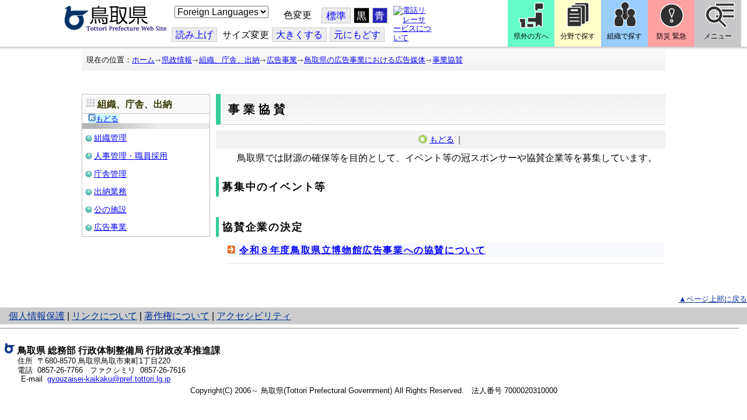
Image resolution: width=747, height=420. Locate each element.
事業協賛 (447, 59)
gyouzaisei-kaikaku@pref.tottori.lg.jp (108, 378)
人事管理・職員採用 (130, 155)
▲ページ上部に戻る (713, 299)
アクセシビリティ (254, 316)
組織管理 (110, 137)
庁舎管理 (110, 173)
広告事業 (282, 59)
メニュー (718, 36)
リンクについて (104, 316)
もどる (107, 118)
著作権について (177, 316)
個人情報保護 (37, 316)
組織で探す (624, 36)
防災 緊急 (671, 36)
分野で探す (577, 36)
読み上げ (194, 35)
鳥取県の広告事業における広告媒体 (364, 59)
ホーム (143, 59)
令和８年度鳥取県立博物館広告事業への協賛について (362, 250)
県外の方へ (531, 36)
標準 (336, 16)
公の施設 (110, 209)
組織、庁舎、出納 (229, 59)
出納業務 (110, 191)
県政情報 (177, 59)
